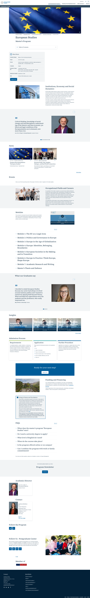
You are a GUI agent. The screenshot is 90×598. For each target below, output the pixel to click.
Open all (55, 229)
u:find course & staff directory (30, 582)
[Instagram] (4, 587)
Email (19, 516)
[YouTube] (8, 587)
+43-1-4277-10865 (21, 518)
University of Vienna (19, 34)
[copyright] (79, 32)
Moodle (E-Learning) (28, 576)
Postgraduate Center (5, 6)
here (29, 411)
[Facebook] (10, 587)
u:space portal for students (29, 580)
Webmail (26, 578)
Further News (78, 172)
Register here (13, 79)
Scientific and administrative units (30, 588)
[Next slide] (74, 112)
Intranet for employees (29, 584)
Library (26, 586)
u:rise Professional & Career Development (31, 590)
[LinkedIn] (6, 587)
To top (17, 556)
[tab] (41, 139)
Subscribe (45, 471)
